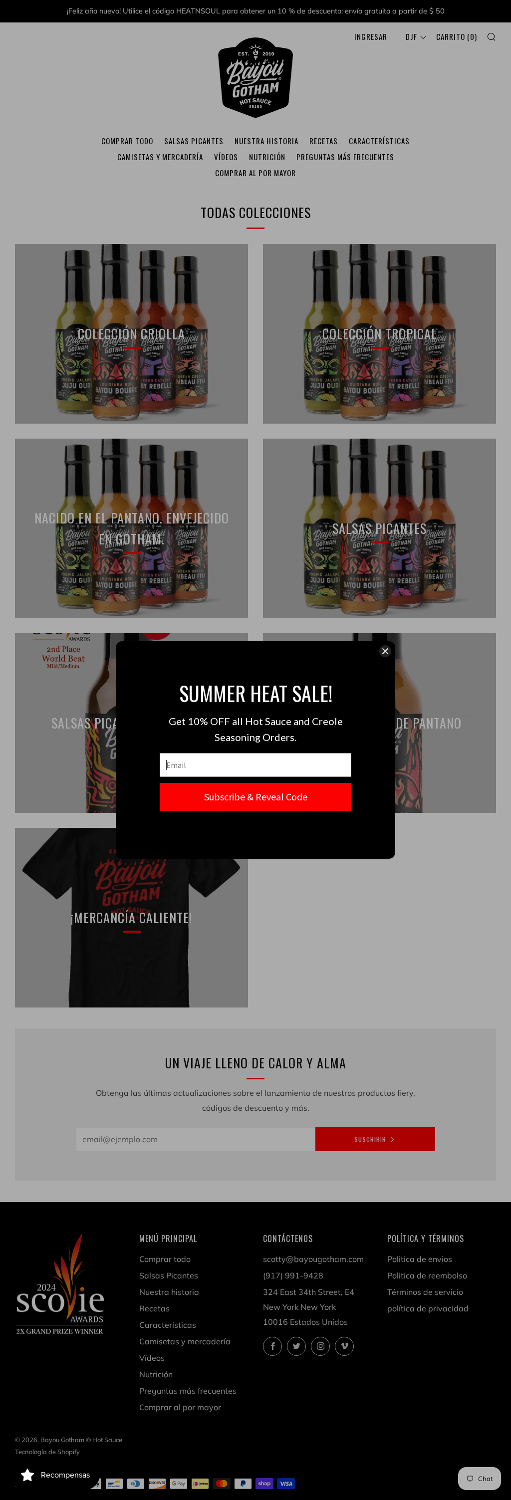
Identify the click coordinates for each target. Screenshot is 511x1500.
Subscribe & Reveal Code (255, 796)
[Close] (385, 651)
